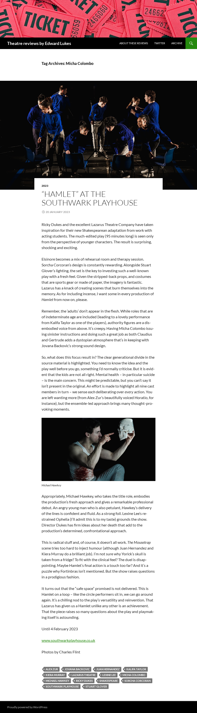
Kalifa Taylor (136, 669)
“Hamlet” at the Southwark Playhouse (90, 198)
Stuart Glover (96, 686)
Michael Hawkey (57, 680)
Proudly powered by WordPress (27, 707)
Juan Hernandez (108, 669)
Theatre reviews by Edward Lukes (39, 43)
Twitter (159, 43)
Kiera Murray (55, 674)
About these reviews (133, 43)
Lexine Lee (109, 674)
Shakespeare (108, 680)
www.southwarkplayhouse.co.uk (68, 640)
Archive (176, 43)
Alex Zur (52, 669)
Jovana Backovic (77, 669)
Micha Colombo (134, 674)
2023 (45, 186)
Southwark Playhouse (62, 686)
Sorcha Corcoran (137, 680)
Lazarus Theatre (84, 674)
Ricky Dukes (84, 680)
